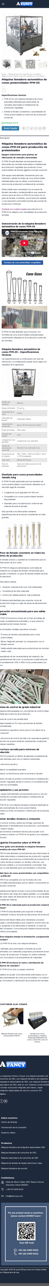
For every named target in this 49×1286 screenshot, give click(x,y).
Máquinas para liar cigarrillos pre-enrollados (25, 74)
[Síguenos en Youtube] (6, 1101)
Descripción (5, 138)
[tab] (24, 138)
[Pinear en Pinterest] (40, 128)
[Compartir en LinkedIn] (44, 128)
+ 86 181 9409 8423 (14, 1189)
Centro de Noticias (9, 1122)
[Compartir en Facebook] (28, 128)
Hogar (4, 74)
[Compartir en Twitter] (32, 128)
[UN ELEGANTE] (24, 4)
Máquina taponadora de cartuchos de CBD (19, 1158)
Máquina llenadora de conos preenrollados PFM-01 (11, 1035)
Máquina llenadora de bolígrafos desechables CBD (23, 1147)
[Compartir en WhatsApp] (23, 128)
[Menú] (3, 4)
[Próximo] (43, 35)
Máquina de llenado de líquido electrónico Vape (21, 1163)
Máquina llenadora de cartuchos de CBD (18, 1153)
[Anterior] (5, 35)
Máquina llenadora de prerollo (14, 1168)
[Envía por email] (36, 128)
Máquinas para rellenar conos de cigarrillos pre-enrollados (23, 76)
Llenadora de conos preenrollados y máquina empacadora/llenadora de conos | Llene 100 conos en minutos (37, 1038)
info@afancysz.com (14, 1196)
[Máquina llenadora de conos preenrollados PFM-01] (11, 1019)
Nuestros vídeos (8, 1133)
